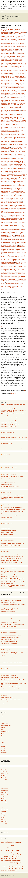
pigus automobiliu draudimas (12, 225)
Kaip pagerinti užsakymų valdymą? (8, 611)
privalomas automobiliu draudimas (18, 231)
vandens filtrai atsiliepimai (5, 866)
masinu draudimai (17, 198)
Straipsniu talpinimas (8, 505)
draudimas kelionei (8, 111)
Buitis (2, 716)
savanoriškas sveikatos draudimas (18, 259)
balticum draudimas (13, 63)
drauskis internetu (17, 137)
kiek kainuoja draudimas (6, 170)
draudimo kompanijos (5, 130)
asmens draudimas (16, 32)
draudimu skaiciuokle (8, 137)
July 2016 (3, 805)
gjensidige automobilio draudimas (8, 143)
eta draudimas (14, 140)
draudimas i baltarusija (5, 104)
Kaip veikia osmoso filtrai (6, 484)
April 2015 (3, 819)
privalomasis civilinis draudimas (7, 249)
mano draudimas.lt (17, 192)
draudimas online (11, 116)
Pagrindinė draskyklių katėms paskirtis (9, 622)
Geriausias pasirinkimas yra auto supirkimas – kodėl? (12, 507)
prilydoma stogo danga (4, 854)
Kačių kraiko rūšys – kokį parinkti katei (9, 639)
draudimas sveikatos (10, 118)
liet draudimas (12, 174)
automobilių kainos (22, 62)
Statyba (3, 748)
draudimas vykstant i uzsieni (11, 120)
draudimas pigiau (19, 116)
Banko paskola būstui (5, 701)
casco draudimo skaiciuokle (16, 80)
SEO (2, 744)
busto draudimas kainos (16, 73)
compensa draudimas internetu (12, 93)
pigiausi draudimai (5, 215)
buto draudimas (13, 76)
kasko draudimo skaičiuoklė (14, 158)
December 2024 (4, 773)
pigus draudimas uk (16, 226)
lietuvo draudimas (19, 174)
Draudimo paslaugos (6, 327)
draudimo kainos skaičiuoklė (7, 127)
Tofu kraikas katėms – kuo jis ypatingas (9, 643)
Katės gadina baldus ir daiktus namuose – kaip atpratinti (12, 620)
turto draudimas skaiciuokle (14, 277)
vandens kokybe (20, 866)
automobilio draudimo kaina (15, 49)
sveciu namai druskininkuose (5, 865)
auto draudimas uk (16, 36)
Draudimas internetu (8, 540)
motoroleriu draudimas (16, 204)
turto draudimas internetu (18, 276)
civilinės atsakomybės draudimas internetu (14, 83)
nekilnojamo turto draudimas (12, 208)
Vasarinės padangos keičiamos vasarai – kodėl (10, 545)
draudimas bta (14, 101)
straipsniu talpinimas (16, 863)
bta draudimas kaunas (13, 67)
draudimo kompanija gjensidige (16, 128)
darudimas (12, 94)
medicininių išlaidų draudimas (7, 201)
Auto (2, 714)
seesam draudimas (5, 260)
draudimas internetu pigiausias (7, 108)
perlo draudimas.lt (21, 214)
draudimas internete (15, 104)
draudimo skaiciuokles (14, 135)
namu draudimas (19, 205)
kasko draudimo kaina (5, 157)
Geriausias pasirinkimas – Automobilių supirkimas (11, 600)
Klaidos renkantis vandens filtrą (7, 480)
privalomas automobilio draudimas (13, 228)
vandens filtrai (14, 865)
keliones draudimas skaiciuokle (10, 164)
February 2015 (4, 821)
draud (20, 94)
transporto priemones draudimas (13, 273)
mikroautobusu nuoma (10, 850)
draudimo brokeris (12, 124)
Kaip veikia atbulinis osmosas (7, 655)
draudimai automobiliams (11, 96)
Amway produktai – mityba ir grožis (8, 426)
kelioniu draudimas (18, 165)
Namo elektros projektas (5, 853)
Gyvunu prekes (6, 454)
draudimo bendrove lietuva (11, 121)
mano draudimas (9, 192)
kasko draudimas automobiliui (7, 152)
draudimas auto (4, 99)
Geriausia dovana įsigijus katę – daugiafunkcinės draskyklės (13, 624)
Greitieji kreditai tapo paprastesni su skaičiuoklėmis (11, 699)
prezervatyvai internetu (22, 853)
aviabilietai (18, 841)
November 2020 (4, 784)
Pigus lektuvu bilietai (8, 432)
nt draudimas (22, 209)
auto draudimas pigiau (19, 35)
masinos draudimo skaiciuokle (7, 198)
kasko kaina (8, 160)
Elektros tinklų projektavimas (6, 845)
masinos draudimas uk (9, 196)
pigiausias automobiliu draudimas (18, 216)
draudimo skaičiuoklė (5, 134)
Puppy (2, 742)
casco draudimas (17, 79)
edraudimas (8, 140)
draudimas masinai (9, 113)
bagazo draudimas (5, 63)
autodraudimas (23, 37)
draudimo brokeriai (18, 123)
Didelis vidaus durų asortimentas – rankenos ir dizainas (12, 413)
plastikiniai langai (14, 853)
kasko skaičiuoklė (14, 160)
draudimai (3, 96)
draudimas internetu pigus (19, 108)
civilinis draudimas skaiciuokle (20, 90)
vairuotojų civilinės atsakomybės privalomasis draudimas (12, 283)
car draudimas (10, 79)
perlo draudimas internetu (11, 214)
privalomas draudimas (21, 236)
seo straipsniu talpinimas (8, 858)
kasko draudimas (21, 151)
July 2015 (3, 813)
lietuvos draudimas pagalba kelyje (17, 184)
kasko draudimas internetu (19, 152)
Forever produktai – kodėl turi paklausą (9, 422)
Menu (2, 11)
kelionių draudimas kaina (15, 167)
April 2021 (3, 781)
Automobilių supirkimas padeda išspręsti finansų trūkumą (13, 509)
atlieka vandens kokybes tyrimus (6, 841)
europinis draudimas (22, 140)
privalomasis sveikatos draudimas (13, 252)
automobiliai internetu (5, 39)
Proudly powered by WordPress (7, 875)
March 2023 (3, 777)
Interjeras (3, 727)
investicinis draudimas (5, 150)
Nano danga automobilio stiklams (8, 482)
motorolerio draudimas (6, 204)
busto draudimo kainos (15, 74)
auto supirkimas (14, 841)
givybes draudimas (18, 141)
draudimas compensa (11, 103)
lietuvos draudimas (18, 175)
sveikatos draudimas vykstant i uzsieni (18, 266)
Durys (2, 721)
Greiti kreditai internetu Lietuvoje (8, 704)
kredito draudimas (5, 171)
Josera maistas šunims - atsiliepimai (8, 459)
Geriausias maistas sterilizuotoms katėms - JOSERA (11, 446)
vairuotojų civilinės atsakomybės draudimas (15, 282)
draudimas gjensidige (21, 103)
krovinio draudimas (13, 171)
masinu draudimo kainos (11, 199)
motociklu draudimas (18, 202)
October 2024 (4, 775)
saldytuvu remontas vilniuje (12, 854)
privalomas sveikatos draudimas (13, 239)
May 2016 (3, 807)
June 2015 (3, 815)
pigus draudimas (21, 225)
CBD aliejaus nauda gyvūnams (7, 532)
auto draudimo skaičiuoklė (14, 37)
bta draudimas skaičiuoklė (19, 69)
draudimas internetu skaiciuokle (7, 110)
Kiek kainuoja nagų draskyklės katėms (9, 618)
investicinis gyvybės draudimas (17, 150)
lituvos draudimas (18, 191)
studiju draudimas (18, 262)
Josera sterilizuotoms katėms (7, 456)
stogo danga (24, 860)
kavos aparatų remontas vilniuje (18, 845)
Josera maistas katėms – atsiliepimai (8, 530)
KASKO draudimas (19, 374)
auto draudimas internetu (6, 33)
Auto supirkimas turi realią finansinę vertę (9, 677)
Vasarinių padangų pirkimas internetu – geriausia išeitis (12, 495)
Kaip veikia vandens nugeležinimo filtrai (9, 658)
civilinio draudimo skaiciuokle (11, 87)
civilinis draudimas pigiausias (7, 90)
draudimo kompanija (17, 127)
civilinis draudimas (10, 89)
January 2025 (4, 771)
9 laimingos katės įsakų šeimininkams (8, 626)
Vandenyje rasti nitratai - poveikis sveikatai (10, 486)
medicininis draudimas (20, 199)
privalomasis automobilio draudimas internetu (15, 243)
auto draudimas (23, 32)
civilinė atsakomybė (10, 81)
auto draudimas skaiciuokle (6, 36)
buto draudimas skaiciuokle (20, 77)
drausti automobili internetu (14, 138)
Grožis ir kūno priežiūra (6, 725)
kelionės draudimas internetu (12, 162)
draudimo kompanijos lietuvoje (17, 130)
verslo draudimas (13, 285)
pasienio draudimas (10, 212)
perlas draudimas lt (18, 212)
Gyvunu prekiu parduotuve (10, 632)
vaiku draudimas (9, 280)
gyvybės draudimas (19, 144)
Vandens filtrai (4, 752)
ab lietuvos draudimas (20, 29)
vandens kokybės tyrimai (5, 868)
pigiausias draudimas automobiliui (13, 219)
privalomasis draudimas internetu (8, 250)
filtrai (12, 846)
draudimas (12, 97)
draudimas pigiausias (5, 117)
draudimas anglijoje (18, 97)
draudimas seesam (14, 117)
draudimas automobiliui (15, 100)
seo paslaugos (10, 856)
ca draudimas (4, 79)
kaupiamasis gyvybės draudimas (12, 161)
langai (8, 848)
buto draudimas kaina (10, 77)
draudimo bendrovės (21, 121)
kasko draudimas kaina (6, 154)
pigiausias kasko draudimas (11, 222)
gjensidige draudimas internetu (7, 144)
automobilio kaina (9, 52)
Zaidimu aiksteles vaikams (10, 467)
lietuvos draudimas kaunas (14, 181)
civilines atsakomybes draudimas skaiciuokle (10, 84)
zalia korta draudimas (15, 287)
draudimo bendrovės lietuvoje (7, 123)
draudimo (20, 120)
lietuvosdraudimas (10, 191)
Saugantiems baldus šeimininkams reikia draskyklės (11, 461)
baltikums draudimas (22, 63)
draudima (23, 94)
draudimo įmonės (19, 124)
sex (20, 858)
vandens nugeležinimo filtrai (5, 870)
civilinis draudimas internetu (19, 89)
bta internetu (22, 70)
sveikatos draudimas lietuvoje (14, 265)
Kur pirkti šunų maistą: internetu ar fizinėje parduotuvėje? (12, 556)
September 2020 (4, 788)
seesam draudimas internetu (15, 260)
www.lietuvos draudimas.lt (17, 286)
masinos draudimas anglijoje (12, 194)
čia (24, 390)
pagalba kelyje (4, 211)
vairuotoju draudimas (5, 285)
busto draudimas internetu (19, 72)
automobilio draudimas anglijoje (12, 42)
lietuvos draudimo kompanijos (12, 189)
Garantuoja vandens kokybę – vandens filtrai (10, 424)
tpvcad (7, 269)
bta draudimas (9, 66)
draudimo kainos (22, 126)
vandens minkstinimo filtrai (17, 868)
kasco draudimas (11, 151)
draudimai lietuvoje (5, 97)
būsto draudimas (9, 72)
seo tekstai (18, 858)
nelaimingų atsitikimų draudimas (12, 209)
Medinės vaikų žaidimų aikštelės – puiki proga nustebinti (12, 418)
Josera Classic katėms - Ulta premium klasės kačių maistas (13, 448)
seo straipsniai (16, 856)
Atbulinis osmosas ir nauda (6, 517)
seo (4, 856)
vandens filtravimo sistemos (14, 866)
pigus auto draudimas (10, 223)
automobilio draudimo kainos (7, 50)
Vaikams (3, 750)
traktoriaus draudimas (14, 269)
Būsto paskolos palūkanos (6, 706)
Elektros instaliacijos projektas (16, 842)
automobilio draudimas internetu (17, 43)
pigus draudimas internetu (6, 226)
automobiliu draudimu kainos (12, 62)
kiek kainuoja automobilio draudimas (18, 168)
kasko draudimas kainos (16, 154)
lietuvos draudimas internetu (12, 178)
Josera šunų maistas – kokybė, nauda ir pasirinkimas (12, 554)
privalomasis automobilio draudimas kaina (9, 245)
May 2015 (3, 817)
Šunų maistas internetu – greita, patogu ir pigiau (11, 558)
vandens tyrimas (12, 870)
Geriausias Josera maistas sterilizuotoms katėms (11, 635)
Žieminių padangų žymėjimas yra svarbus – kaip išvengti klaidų (14, 437)
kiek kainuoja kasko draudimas (18, 170)
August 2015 (3, 811)
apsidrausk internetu (5, 30)
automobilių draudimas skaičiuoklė (16, 59)
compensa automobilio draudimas (15, 91)
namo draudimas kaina (10, 205)
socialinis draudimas (10, 262)
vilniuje (16, 870)
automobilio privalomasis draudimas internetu (15, 53)
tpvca (2, 267)
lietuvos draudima (9, 175)
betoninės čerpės (4, 842)
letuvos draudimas (5, 174)
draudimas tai (18, 118)
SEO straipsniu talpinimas (9, 474)
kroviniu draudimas (21, 171)
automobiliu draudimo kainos (7, 60)
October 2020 (4, 786)
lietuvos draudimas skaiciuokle (7, 187)
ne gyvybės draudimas (13, 206)
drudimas (22, 138)
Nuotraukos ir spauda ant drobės (8, 602)
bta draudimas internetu (17, 66)
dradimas (16, 94)
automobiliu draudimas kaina (11, 57)
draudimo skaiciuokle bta (15, 134)
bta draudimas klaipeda (9, 69)
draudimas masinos (17, 113)
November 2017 (4, 794)
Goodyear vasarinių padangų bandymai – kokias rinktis (12, 420)
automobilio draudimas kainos (14, 46)
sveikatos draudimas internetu (12, 263)
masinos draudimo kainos (20, 196)
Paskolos (5, 695)
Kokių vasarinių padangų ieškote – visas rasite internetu (12, 543)
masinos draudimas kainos (11, 195)
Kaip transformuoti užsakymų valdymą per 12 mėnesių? (12, 515)
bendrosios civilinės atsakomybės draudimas (10, 64)
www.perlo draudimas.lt (6, 287)
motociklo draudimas (18, 201)
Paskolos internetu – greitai (7, 697)
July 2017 (3, 796)
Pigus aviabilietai (7, 492)
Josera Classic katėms (5, 526)
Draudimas (11, 29)
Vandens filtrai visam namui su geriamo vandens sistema (12, 662)
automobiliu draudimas (10, 56)
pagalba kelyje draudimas (13, 211)
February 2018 (4, 792)
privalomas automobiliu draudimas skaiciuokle (10, 232)
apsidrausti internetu (14, 30)
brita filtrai (8, 842)
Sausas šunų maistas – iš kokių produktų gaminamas (12, 562)
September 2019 (4, 790)
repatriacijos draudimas (6, 259)
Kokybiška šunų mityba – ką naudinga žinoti (10, 560)
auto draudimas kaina (10, 35)
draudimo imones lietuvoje (6, 126)
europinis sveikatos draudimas (7, 141)
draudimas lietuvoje (16, 111)
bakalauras (21, 841)
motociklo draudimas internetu (7, 202)
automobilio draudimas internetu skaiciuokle (10, 45)
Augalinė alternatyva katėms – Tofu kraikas (10, 637)
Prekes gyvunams (7, 443)
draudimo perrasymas (10, 133)
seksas (2, 856)
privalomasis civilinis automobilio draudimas (15, 248)
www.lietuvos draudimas (6, 286)
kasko (16, 151)
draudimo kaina (16, 126)
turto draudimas (9, 276)
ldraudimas (23, 172)
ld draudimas (17, 172)
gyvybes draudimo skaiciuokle (17, 147)
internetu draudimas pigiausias (16, 148)
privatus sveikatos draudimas (16, 258)
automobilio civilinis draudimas (12, 40)
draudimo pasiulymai (13, 131)
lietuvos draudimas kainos (16, 179)
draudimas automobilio (12, 99)
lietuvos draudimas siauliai (19, 185)
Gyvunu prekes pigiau (8, 523)
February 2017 (4, 800)
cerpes (11, 842)
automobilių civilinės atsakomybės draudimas (10, 55)
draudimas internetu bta (15, 106)
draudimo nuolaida (5, 131)
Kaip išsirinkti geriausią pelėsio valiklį (8, 435)
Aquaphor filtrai (4, 415)
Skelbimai (3, 746)
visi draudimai (21, 285)
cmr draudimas (4, 91)
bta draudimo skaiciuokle (14, 70)
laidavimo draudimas (10, 172)
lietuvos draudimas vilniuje (19, 187)
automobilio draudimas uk (16, 47)
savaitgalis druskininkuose (21, 854)
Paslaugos (3, 740)
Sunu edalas (6, 551)
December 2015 (4, 809)
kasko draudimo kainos (15, 157)
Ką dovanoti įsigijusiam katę (7, 534)
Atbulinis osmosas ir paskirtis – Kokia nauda (10, 688)
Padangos (5, 668)
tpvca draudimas (7, 267)
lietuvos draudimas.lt (16, 188)
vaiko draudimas (9, 279)
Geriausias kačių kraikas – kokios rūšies (9, 641)
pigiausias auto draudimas (14, 215)
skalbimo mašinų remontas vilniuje (11, 861)
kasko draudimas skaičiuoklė (20, 155)
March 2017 (3, 798)
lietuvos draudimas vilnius (6, 188)
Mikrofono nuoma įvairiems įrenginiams (9, 408)
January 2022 (4, 779)
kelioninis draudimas (10, 165)
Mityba (2, 735)
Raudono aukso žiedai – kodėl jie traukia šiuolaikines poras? (13, 686)
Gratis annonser (4, 723)
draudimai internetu (20, 96)
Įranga (2, 729)
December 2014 (4, 825)
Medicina (3, 733)
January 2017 (4, 802)
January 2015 (4, 823)
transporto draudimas (19, 270)
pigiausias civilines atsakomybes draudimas (10, 218)
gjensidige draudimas (20, 143)
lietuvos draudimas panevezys (7, 185)
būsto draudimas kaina (6, 73)
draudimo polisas (18, 133)
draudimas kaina (18, 110)
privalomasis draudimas (19, 249)
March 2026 (3, 769)
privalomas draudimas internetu (7, 238)
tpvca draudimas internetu (16, 267)
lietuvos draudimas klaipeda (14, 182)
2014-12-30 (13, 393)
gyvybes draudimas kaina (15, 145)
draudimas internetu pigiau (19, 107)
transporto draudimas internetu (7, 272)
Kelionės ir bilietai (4, 731)
